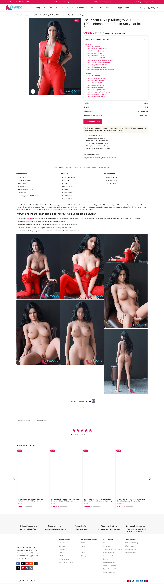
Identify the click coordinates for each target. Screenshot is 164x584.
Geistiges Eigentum (109, 572)
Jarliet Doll (28, 15)
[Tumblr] (27, 568)
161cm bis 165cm (107, 158)
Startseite (19, 15)
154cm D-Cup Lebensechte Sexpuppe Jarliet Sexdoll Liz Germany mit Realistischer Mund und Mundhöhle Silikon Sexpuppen (131, 501)
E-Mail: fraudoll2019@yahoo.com (27, 555)
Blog (82, 549)
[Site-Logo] (16, 7)
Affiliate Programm (131, 552)
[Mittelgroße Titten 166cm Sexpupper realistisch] (82, 266)
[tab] (58, 167)
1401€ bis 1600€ (96, 158)
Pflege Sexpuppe (130, 546)
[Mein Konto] (145, 8)
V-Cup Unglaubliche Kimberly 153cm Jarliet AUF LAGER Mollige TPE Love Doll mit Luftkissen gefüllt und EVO (31, 501)
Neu (115, 158)
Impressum (106, 546)
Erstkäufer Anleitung (131, 543)
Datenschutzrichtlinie (109, 569)
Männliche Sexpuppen (66, 562)
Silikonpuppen (63, 546)
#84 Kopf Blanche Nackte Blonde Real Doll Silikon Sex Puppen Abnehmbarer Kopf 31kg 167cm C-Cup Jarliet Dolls (98, 501)
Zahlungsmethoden (109, 562)
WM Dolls (62, 556)
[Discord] (31, 568)
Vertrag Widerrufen (109, 552)
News (83, 546)
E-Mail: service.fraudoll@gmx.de (27, 553)
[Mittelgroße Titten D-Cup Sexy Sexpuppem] (126, 361)
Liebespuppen (63, 543)
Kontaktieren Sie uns (109, 556)
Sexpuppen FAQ (130, 549)
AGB (104, 543)
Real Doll (29, 218)
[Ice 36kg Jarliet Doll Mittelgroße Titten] (38, 266)
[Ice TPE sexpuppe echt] (126, 248)
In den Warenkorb (92, 121)
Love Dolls (62, 549)
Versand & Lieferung (109, 565)
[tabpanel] (82, 432)
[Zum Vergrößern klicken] (33, 91)
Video (83, 552)
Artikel (83, 543)
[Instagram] (36, 563)
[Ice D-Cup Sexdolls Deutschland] (82, 332)
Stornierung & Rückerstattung (112, 549)
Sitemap (83, 556)
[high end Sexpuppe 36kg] (38, 332)
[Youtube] (27, 563)
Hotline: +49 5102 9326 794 (26, 547)
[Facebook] (18, 563)
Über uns (106, 559)
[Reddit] (31, 563)
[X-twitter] (23, 563)
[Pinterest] (23, 568)
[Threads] (18, 568)
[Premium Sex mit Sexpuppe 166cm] (126, 295)
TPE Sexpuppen (64, 559)
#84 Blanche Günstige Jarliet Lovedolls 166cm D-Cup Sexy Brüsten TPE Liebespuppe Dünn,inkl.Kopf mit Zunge (65, 501)
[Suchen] (141, 8)
